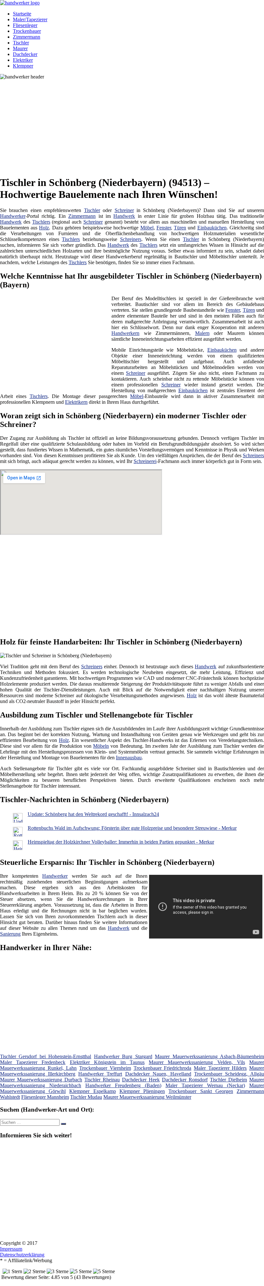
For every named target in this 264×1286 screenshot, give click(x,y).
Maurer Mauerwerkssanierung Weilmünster (147, 1097)
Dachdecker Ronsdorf (185, 1079)
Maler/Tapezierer (30, 19)
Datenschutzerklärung (22, 1254)
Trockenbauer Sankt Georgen (200, 1091)
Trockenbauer (27, 31)
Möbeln (101, 746)
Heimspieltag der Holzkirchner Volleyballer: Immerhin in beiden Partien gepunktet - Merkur (121, 842)
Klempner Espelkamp (92, 1091)
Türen (180, 227)
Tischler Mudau (86, 1097)
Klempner (23, 66)
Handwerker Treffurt (100, 1074)
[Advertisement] (134, 125)
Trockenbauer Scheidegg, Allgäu (229, 1074)
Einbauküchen (212, 227)
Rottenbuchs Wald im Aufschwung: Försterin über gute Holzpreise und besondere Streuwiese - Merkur (132, 828)
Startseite (22, 13)
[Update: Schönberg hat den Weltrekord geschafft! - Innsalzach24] (18, 821)
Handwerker (12, 216)
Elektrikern (76, 402)
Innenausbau (129, 757)
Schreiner (124, 210)
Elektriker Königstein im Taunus (107, 1062)
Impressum (11, 1249)
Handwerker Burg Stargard (123, 1056)
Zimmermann (26, 37)
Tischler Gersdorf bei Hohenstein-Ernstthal (45, 1056)
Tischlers (41, 222)
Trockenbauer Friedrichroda (163, 1068)
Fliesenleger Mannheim (45, 1097)
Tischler (21, 42)
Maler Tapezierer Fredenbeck (32, 1062)
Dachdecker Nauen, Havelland (158, 1074)
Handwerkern (125, 333)
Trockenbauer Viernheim (105, 1068)
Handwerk (124, 216)
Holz (44, 227)
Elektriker (23, 60)
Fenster (163, 227)
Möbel (147, 227)
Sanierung (10, 934)
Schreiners (130, 239)
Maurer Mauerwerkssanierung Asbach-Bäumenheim (209, 1056)
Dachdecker (25, 54)
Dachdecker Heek (141, 1079)
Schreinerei (145, 461)
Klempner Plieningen (142, 1091)
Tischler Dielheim (228, 1079)
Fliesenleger (25, 25)
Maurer (20, 48)
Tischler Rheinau (102, 1079)
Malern (202, 333)
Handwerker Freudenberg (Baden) (123, 1085)
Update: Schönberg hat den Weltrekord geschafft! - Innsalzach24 (93, 814)
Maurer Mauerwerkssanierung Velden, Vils (197, 1062)
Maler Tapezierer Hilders (220, 1068)
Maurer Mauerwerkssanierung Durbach (41, 1079)
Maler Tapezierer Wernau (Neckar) (205, 1085)
